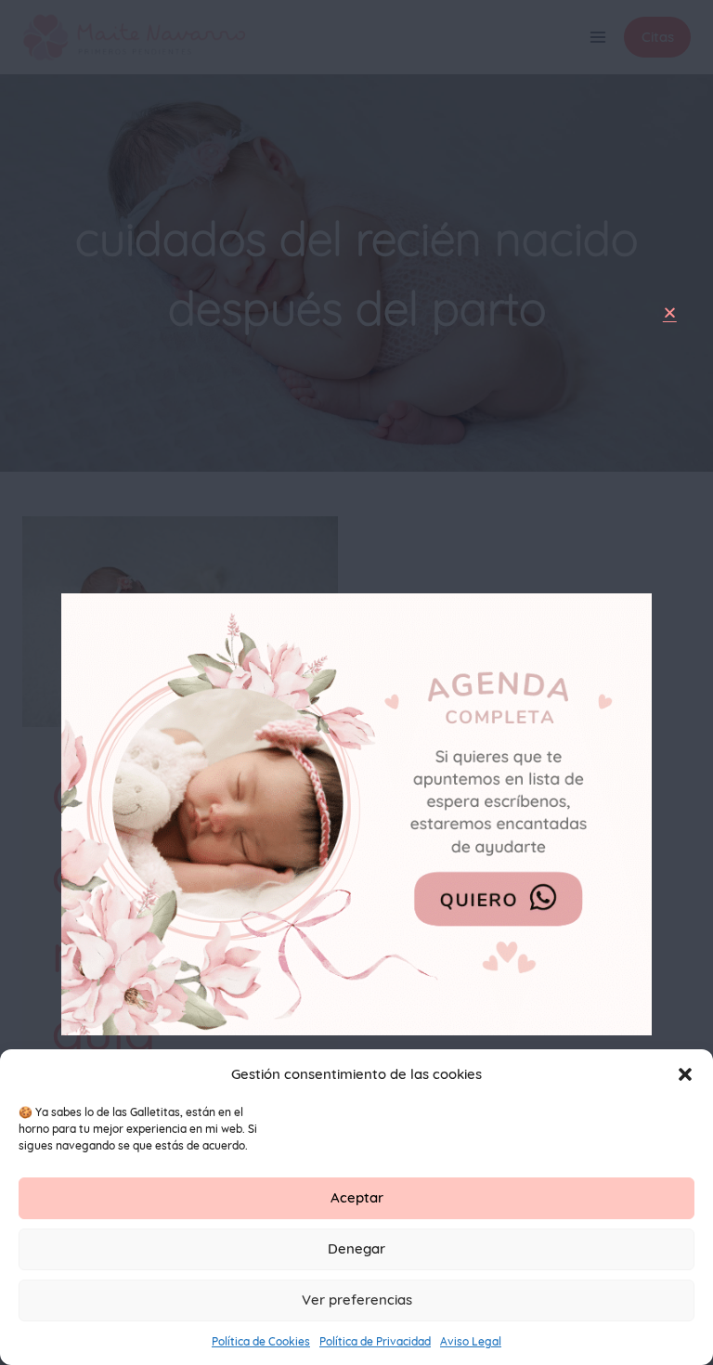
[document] (356, 682)
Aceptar (357, 1197)
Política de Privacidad (375, 1341)
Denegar (356, 1248)
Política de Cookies (261, 1341)
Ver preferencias (357, 1299)
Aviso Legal (470, 1341)
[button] (685, 1074)
